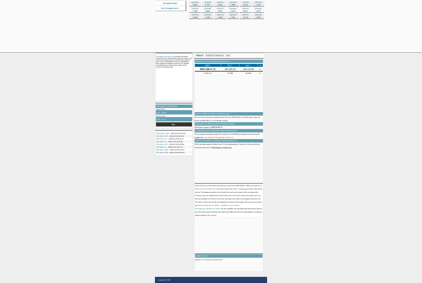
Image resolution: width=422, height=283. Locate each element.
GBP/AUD (233, 15)
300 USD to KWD (162, 150)
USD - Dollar (161, 113)
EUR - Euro (161, 120)
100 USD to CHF (162, 136)
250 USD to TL (161, 147)
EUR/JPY (245, 8)
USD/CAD (258, 2)
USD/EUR (195, 2)
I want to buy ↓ (161, 109)
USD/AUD (233, 2)
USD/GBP (207, 2)
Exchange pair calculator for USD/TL (207, 209)
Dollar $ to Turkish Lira (215, 55)
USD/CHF (220, 2)
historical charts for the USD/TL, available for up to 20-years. (219, 205)
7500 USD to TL (161, 139)
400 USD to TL (161, 141)
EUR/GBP (207, 8)
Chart (228, 55)
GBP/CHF (220, 15)
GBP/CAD (258, 15)
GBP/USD (195, 15)
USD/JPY (245, 2)
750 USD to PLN (162, 144)
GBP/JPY (245, 15)
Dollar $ (199, 55)
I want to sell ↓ (161, 116)
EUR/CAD (258, 8)
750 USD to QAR (162, 152)
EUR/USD (195, 8)
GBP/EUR (207, 15)
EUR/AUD (233, 8)
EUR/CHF (220, 8)
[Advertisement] (221, 36)
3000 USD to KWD (162, 133)
